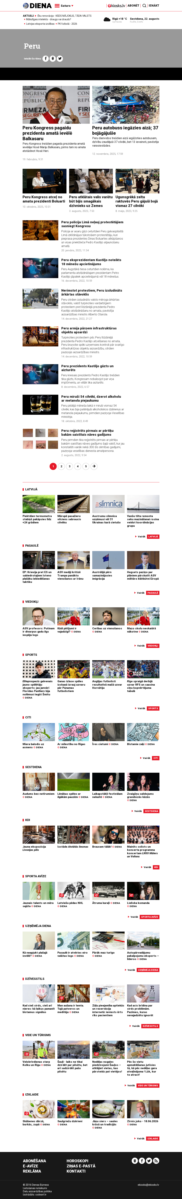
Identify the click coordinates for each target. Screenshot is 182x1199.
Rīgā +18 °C (119, 18)
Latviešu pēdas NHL (70, 904)
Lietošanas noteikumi (35, 1188)
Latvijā (31, 489)
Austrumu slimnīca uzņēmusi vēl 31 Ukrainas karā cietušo (106, 519)
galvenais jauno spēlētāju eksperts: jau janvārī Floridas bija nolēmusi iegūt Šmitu (38, 689)
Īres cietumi (105, 744)
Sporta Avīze (35, 876)
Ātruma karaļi (106, 903)
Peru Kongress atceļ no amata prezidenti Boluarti (44, 199)
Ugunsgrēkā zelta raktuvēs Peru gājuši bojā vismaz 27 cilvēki (137, 201)
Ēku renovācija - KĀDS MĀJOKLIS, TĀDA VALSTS (65, 15)
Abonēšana (34, 1161)
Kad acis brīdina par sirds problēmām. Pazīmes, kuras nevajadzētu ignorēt (140, 1010)
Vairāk (141, 536)
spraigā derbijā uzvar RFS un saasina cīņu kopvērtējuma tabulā (141, 686)
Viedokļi (31, 601)
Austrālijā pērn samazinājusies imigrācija (102, 575)
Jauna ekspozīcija (34, 848)
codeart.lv (40, 1194)
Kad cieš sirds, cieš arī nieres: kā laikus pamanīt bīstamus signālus (39, 1009)
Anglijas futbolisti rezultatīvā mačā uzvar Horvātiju (107, 684)
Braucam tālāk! (107, 846)
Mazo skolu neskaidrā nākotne (141, 630)
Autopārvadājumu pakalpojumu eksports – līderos (143, 956)
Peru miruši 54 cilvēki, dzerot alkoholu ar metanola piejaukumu (91, 399)
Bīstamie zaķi (141, 744)
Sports (31, 654)
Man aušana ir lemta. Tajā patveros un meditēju (70, 1009)
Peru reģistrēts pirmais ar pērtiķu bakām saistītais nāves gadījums (87, 433)
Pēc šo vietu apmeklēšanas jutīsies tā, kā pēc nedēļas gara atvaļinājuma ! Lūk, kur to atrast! (142, 1068)
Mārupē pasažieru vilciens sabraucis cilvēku (69, 519)
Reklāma (32, 1171)
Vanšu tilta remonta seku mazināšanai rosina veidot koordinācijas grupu (143, 520)
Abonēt (133, 5)
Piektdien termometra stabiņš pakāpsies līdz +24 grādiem (37, 519)
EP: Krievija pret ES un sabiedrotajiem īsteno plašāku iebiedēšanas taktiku (37, 577)
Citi (28, 717)
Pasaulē (32, 545)
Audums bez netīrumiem (38, 795)
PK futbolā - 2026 (67, 24)
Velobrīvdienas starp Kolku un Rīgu (37, 1063)
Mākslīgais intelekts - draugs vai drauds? (48, 19)
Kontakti (76, 1171)
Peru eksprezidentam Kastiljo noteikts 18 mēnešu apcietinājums (91, 262)
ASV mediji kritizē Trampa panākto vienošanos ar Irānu (70, 575)
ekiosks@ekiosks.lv (148, 1184)
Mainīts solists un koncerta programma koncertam (142, 851)
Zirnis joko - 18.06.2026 (142, 1123)
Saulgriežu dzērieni (69, 1123)
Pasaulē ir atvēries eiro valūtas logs (72, 954)
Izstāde (72, 846)
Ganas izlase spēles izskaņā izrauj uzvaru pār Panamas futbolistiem (71, 686)
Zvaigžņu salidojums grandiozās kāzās (140, 797)
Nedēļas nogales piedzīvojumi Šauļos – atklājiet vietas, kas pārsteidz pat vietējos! (107, 1066)
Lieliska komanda (138, 904)
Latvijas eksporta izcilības (40, 24)
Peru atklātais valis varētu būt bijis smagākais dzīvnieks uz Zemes (91, 201)
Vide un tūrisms (38, 1035)
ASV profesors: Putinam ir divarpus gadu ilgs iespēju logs (39, 632)
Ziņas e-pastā (81, 1166)
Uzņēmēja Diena (38, 926)
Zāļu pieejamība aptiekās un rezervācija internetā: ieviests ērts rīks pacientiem (108, 1010)
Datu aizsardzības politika (37, 1191)
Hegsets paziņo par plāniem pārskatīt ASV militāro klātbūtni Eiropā (143, 575)
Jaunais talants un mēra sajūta (38, 904)
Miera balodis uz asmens (33, 746)
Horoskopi (77, 1161)
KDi (27, 820)
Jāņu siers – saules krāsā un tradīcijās (105, 1124)
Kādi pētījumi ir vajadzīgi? (69, 630)
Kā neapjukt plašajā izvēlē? (35, 954)
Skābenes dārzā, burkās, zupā (36, 1123)
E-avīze (30, 1166)
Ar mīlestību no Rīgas (71, 746)
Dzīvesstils (34, 979)
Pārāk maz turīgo (103, 954)
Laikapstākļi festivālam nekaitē (107, 795)
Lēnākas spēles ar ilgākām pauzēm (72, 795)
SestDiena (33, 767)
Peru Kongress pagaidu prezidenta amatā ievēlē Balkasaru (47, 133)
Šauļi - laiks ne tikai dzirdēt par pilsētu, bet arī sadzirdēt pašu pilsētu (72, 1066)
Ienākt (154, 5)
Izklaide (32, 1094)
